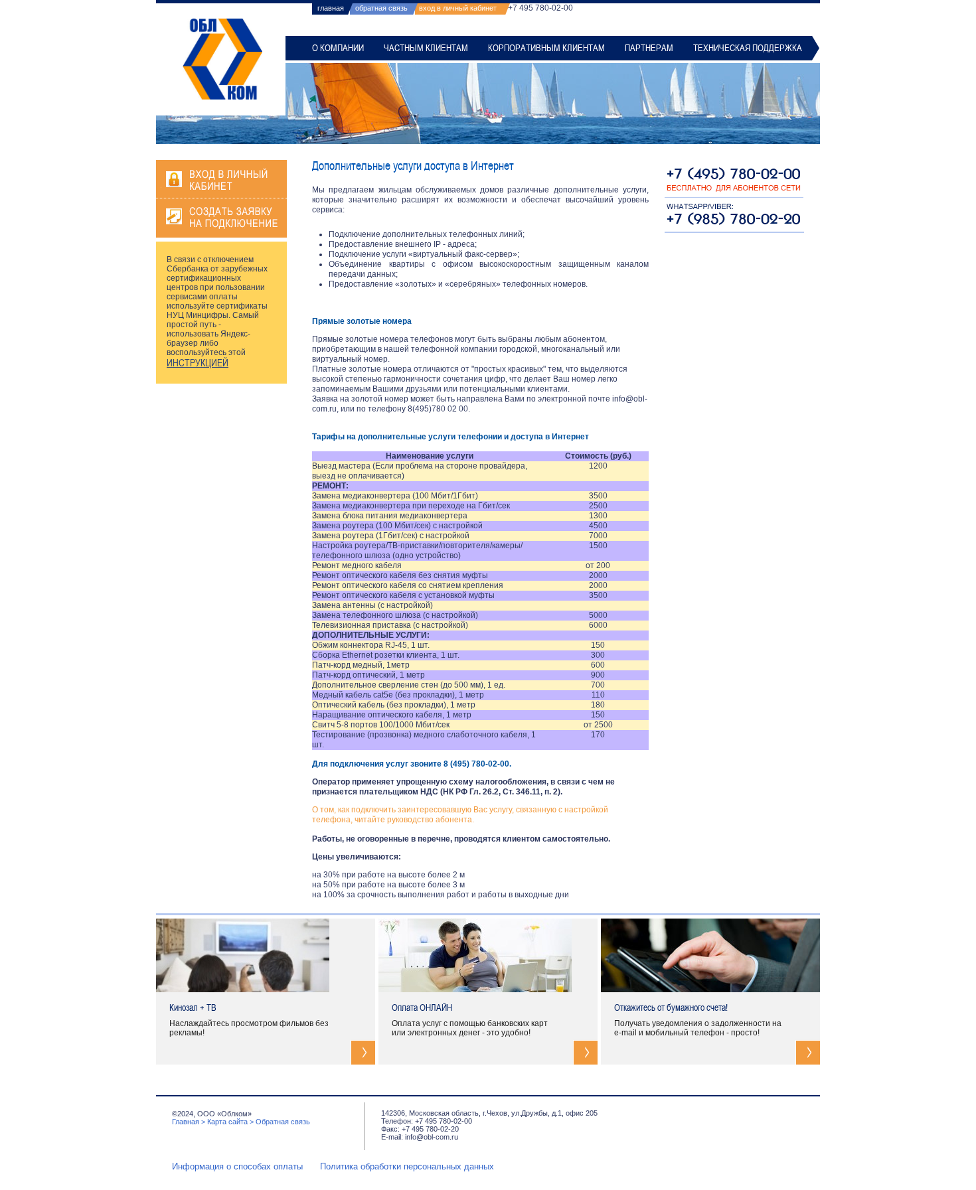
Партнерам (649, 47)
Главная (185, 1122)
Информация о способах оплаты (237, 1166)
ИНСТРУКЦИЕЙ (197, 363)
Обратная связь (283, 1122)
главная (330, 8)
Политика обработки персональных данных (407, 1166)
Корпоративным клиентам (546, 47)
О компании (338, 47)
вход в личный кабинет (458, 8)
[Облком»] (222, 59)
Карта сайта (227, 1122)
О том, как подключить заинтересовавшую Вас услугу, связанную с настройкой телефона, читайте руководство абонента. (460, 814)
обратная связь (381, 8)
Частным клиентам (426, 47)
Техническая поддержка (747, 47)
